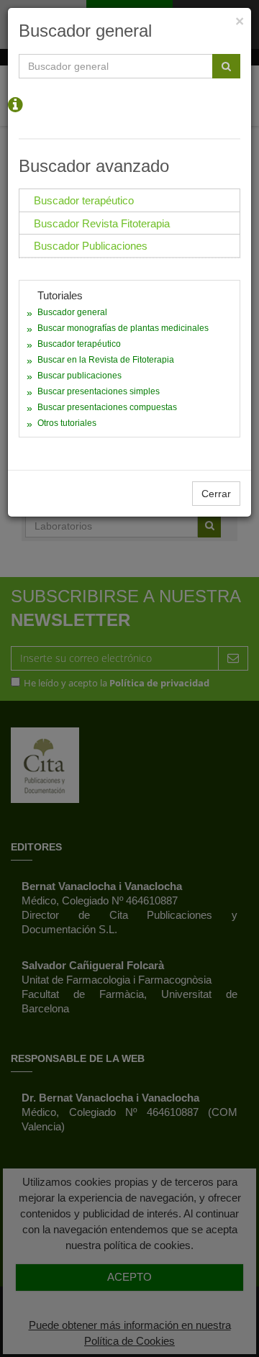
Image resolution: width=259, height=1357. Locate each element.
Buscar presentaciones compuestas (107, 407)
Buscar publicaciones (79, 376)
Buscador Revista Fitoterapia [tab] (102, 223)
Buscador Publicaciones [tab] (90, 246)
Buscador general (72, 312)
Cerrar (216, 493)
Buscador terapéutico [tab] (84, 200)
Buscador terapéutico (79, 344)
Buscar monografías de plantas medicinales (123, 328)
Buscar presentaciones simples (98, 391)
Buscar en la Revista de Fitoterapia (105, 360)
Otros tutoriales (66, 423)
